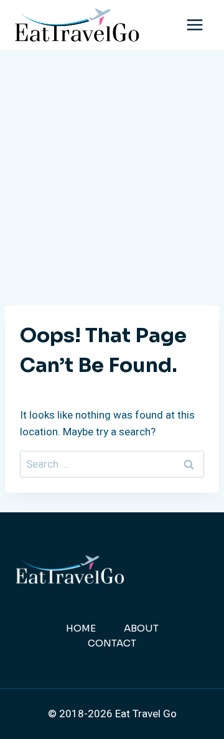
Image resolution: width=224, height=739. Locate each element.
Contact (112, 643)
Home (81, 628)
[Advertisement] (112, 167)
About (141, 628)
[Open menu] (194, 24)
